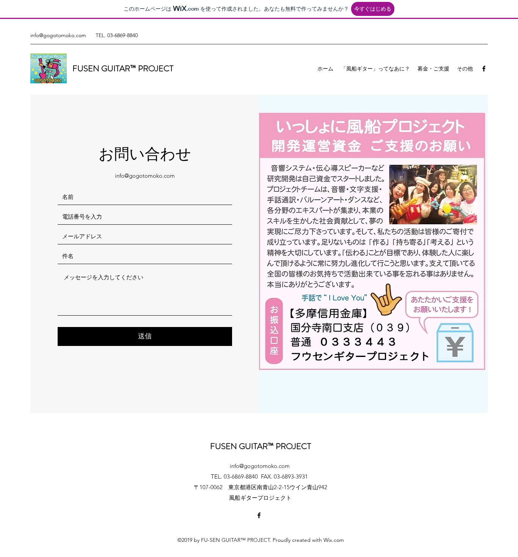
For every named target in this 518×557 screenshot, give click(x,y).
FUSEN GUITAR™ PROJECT (122, 68)
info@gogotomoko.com (58, 35)
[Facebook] (484, 68)
